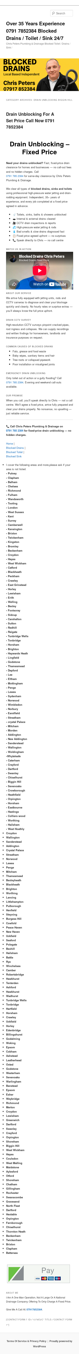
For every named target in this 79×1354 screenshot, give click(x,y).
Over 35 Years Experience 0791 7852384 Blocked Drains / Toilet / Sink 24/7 (35, 30)
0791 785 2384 (14, 176)
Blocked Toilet (14, 452)
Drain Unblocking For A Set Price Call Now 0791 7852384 (30, 120)
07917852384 (34, 1309)
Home (9, 443)
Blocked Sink (14, 456)
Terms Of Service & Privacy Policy (26, 1341)
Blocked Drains (15, 448)
